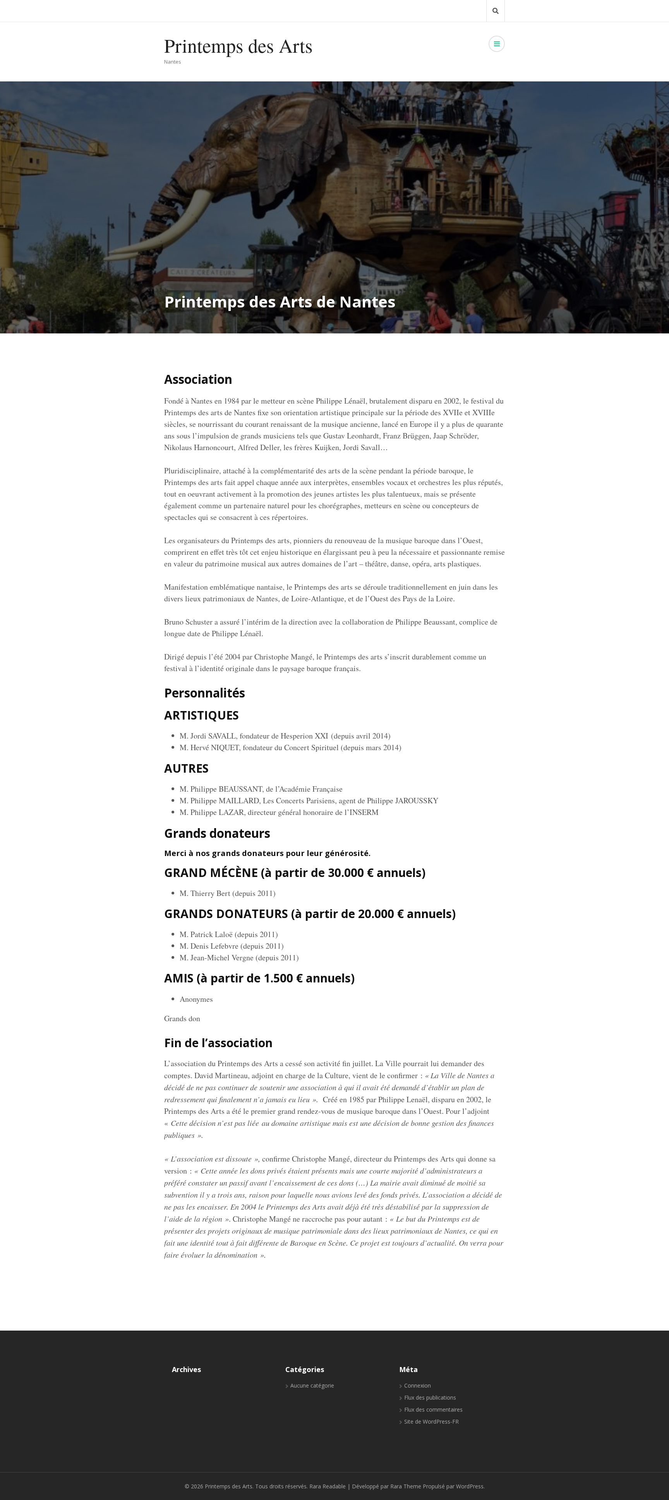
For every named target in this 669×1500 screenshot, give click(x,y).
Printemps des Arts (238, 45)
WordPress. (470, 1486)
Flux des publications (430, 1397)
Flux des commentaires (433, 1409)
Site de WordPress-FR (431, 1421)
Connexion (417, 1385)
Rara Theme (405, 1486)
